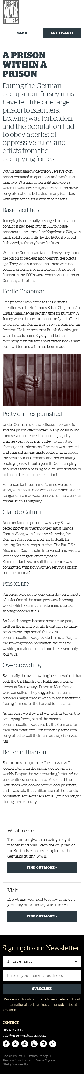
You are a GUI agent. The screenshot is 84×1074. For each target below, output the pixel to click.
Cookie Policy (12, 1056)
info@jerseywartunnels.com (24, 1035)
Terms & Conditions (17, 1060)
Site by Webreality (15, 1064)
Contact (11, 1022)
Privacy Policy (37, 1056)
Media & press (45, 1060)
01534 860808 (13, 1030)
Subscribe (42, 988)
